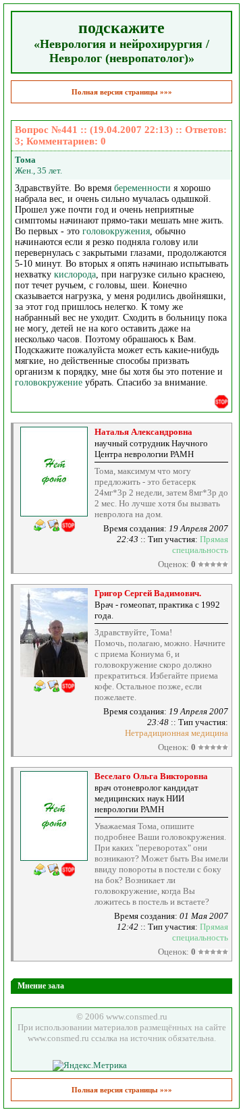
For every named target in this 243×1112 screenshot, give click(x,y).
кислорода (75, 274)
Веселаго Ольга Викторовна (151, 776)
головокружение (48, 382)
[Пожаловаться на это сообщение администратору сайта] (221, 401)
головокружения (116, 231)
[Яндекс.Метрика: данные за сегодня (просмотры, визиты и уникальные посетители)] (90, 1065)
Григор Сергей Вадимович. (147, 593)
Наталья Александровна (143, 432)
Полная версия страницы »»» (122, 92)
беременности (142, 188)
